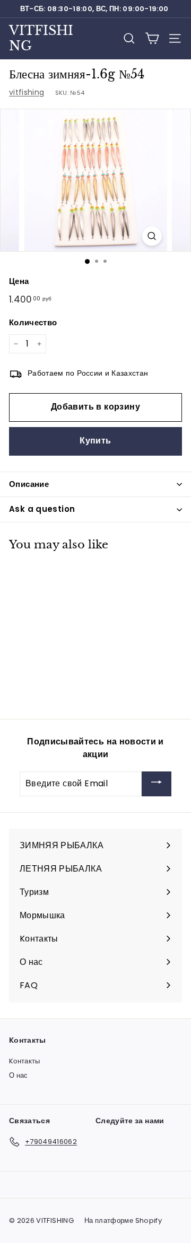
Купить (95, 440)
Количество (33, 322)
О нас (18, 1075)
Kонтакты (24, 1061)
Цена (19, 281)
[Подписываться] (156, 783)
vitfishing (27, 92)
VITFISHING (41, 38)
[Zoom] (151, 236)
